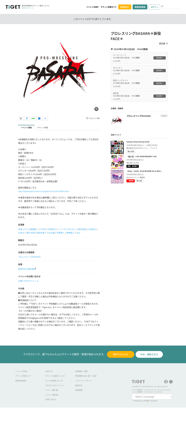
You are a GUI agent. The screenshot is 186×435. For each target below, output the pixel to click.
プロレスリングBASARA (29, 257)
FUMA (43, 229)
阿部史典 (40, 233)
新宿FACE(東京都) (26, 269)
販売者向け (124, 7)
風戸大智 (31, 233)
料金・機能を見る (149, 354)
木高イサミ (23, 229)
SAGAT (21, 233)
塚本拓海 (82, 229)
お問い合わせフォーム (28, 281)
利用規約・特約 (81, 371)
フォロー (164, 116)
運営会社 (78, 385)
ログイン (154, 7)
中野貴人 (60, 233)
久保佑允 (92, 229)
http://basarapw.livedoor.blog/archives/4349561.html (43, 191)
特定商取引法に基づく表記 (86, 376)
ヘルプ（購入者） (52, 390)
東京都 (162, 43)
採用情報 (78, 390)
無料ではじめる (120, 354)
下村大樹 (50, 233)
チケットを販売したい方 (55, 376)
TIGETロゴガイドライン (55, 385)
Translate (153, 401)
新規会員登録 (140, 7)
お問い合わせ (50, 399)
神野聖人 (70, 233)
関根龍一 (34, 229)
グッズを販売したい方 (54, 381)
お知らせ (48, 371)
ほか (78, 233)
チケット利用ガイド (109, 7)
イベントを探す (92, 7)
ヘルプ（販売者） (52, 395)
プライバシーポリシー (84, 381)
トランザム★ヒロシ (67, 229)
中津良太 (52, 229)
